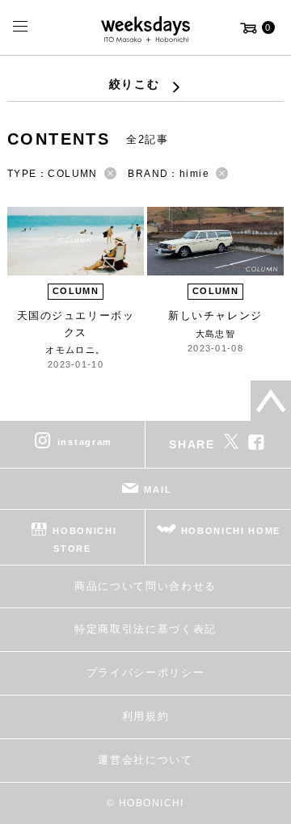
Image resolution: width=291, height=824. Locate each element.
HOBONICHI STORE (84, 539)
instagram (84, 442)
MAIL (157, 489)
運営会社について (145, 760)
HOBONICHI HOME (231, 531)
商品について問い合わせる (145, 586)
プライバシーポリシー (145, 672)
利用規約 (146, 716)
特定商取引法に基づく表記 (145, 629)
